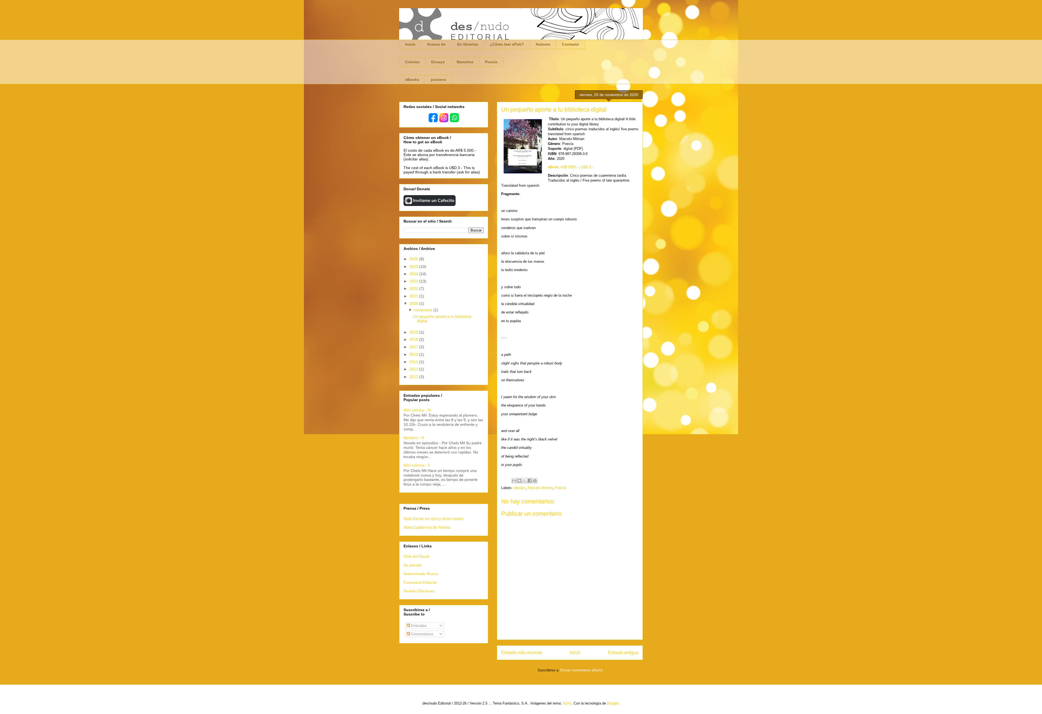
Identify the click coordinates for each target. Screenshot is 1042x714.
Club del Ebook (417, 556)
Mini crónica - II (417, 465)
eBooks (412, 79)
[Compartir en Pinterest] (535, 480)
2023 (414, 281)
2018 (414, 339)
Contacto (570, 44)
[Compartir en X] (524, 480)
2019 (414, 332)
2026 (414, 259)
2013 (414, 369)
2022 (414, 288)
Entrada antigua (623, 652)
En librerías (467, 44)
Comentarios (421, 634)
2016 (414, 354)
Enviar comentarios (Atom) (581, 670)
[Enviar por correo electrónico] (514, 480)
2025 (414, 266)
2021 (414, 296)
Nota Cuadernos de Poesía (427, 527)
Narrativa (465, 62)
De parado (413, 565)
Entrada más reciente (521, 652)
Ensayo (438, 62)
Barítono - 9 (414, 438)
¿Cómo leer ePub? (507, 44)
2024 (414, 274)
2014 (414, 362)
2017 (414, 347)
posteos (438, 79)
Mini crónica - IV (417, 410)
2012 (414, 377)
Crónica (412, 62)
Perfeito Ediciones (419, 591)
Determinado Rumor (421, 574)
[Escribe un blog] (519, 480)
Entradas (418, 625)
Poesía (491, 62)
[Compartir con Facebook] (529, 480)
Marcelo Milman (540, 488)
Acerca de (436, 44)
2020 (414, 303)
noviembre (423, 310)
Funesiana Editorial (420, 582)
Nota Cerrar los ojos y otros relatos (433, 518)
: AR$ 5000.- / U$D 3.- (570, 167)
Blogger (613, 703)
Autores (543, 44)
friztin (567, 703)
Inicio (410, 44)
